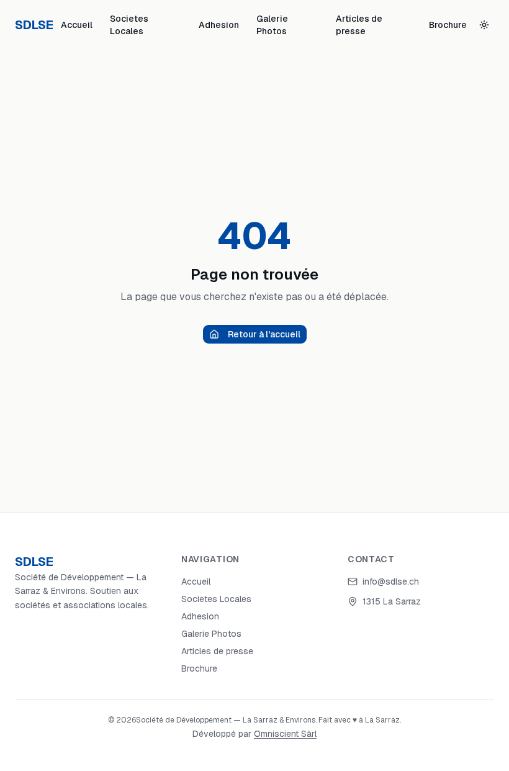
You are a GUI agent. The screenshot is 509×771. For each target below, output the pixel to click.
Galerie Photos (272, 25)
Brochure (448, 24)
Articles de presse (359, 25)
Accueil (76, 24)
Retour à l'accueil (264, 334)
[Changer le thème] (484, 25)
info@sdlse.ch (391, 581)
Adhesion (219, 24)
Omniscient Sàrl (285, 733)
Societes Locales (129, 25)
